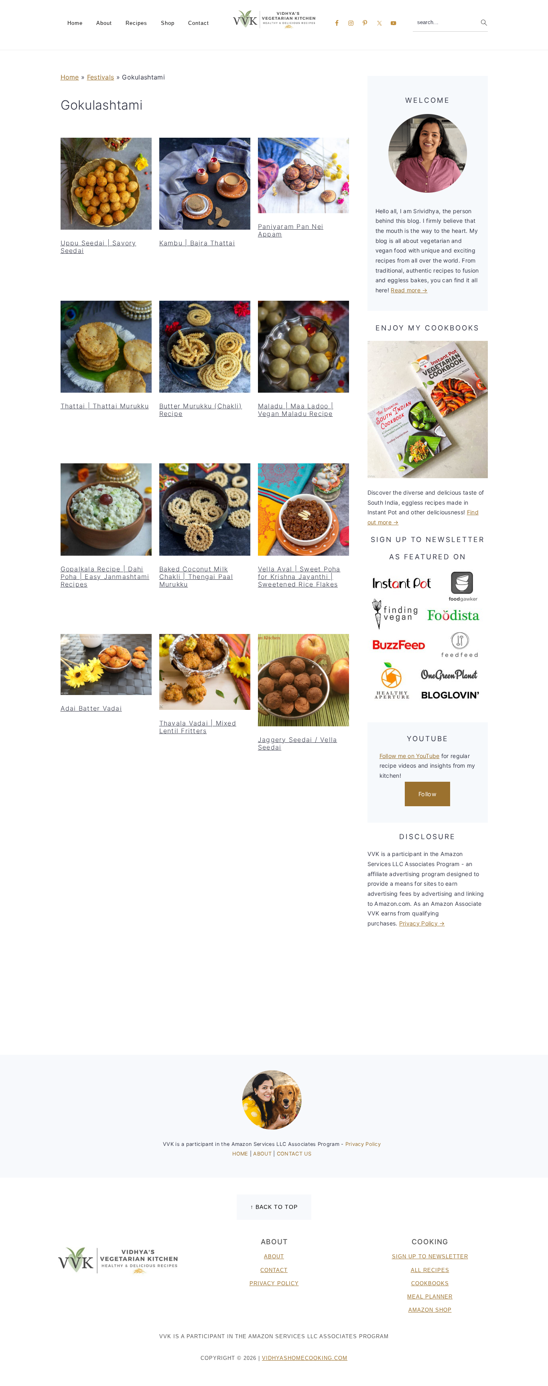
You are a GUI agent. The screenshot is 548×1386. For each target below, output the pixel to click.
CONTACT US (294, 1154)
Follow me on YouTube (410, 755)
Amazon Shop (430, 1310)
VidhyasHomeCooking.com (304, 1358)
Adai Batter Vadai (91, 708)
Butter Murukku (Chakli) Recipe (200, 410)
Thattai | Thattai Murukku (105, 406)
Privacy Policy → (422, 923)
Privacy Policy (363, 1144)
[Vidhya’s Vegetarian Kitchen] (274, 19)
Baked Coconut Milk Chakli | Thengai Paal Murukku (196, 576)
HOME (241, 1154)
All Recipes (430, 1270)
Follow (427, 794)
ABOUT (263, 1154)
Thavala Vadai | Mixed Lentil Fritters (197, 727)
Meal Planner (430, 1297)
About (274, 1257)
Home (70, 77)
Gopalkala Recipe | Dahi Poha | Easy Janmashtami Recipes (105, 576)
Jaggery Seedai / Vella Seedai (297, 743)
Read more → (409, 290)
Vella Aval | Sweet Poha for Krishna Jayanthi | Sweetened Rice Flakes (299, 576)
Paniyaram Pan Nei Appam (290, 230)
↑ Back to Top (274, 1207)
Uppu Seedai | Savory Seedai (98, 247)
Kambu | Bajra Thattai (197, 243)
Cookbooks (430, 1283)
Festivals (100, 77)
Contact (274, 1270)
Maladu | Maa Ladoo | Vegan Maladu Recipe (295, 410)
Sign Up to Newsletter (430, 1257)
